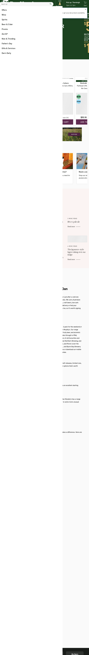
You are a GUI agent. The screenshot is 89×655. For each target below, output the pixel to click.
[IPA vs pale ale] (77, 207)
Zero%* (5, 34)
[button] (60, 3)
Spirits (4, 19)
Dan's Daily (6, 53)
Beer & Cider (7, 24)
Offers (4, 10)
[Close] (85, 9)
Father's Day (7, 43)
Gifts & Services (8, 48)
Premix (5, 29)
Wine (4, 15)
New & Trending (8, 38)
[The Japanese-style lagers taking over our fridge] (77, 239)
